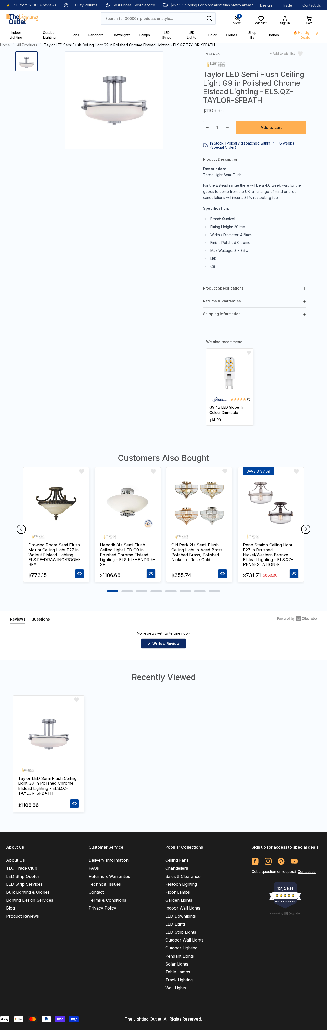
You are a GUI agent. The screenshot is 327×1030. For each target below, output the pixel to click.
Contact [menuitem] (96, 892)
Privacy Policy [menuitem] (102, 908)
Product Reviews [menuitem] (22, 916)
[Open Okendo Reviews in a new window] (297, 618)
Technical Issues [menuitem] (105, 884)
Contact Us (311, 5)
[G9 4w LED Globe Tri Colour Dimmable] (229, 373)
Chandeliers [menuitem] (176, 868)
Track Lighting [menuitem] (179, 979)
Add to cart (271, 127)
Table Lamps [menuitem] (177, 971)
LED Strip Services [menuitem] (24, 884)
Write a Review (168, 645)
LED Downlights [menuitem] (180, 916)
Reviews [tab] (17, 620)
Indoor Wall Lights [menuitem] (182, 908)
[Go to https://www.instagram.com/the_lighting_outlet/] (268, 861)
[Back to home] (22, 18)
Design (266, 5)
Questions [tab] (40, 620)
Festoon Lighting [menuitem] (181, 884)
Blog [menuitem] (10, 908)
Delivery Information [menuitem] (109, 860)
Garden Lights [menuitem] (178, 900)
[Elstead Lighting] (216, 63)
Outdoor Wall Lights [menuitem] (184, 940)
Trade (287, 5)
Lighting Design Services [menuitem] (29, 900)
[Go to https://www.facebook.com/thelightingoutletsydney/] (255, 861)
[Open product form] (79, 573)
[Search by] (209, 18)
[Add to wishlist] (248, 353)
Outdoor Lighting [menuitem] (181, 947)
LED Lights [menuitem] (175, 924)
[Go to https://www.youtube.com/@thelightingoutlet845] (294, 861)
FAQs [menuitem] (94, 868)
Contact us (307, 871)
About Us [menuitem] (15, 860)
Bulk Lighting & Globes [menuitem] (28, 892)
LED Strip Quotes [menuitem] (23, 876)
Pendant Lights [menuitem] (179, 956)
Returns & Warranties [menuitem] (109, 876)
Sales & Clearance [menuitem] (183, 876)
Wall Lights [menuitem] (175, 987)
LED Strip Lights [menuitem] (180, 932)
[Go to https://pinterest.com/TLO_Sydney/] (281, 861)
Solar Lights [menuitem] (176, 964)
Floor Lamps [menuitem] (177, 892)
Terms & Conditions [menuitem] (107, 900)
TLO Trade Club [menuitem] (21, 868)
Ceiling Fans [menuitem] (177, 860)
